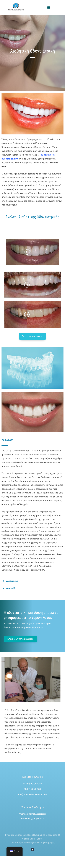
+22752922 (22, 623)
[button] (48, 7)
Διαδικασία (12, 581)
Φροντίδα (11, 588)
